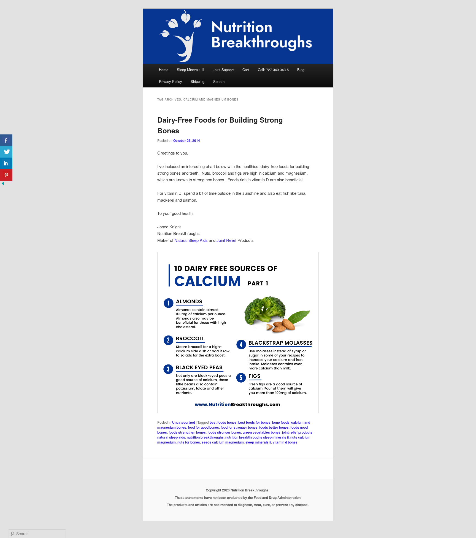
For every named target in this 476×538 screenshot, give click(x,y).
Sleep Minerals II (190, 69)
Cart (245, 69)
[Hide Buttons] (3, 184)
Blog (300, 69)
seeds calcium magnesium (223, 442)
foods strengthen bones (187, 432)
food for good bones (203, 427)
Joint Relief (226, 240)
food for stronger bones (239, 427)
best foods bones (223, 422)
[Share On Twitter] (6, 152)
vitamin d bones (285, 442)
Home (163, 69)
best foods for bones (254, 422)
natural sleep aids (171, 437)
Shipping (197, 81)
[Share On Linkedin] (6, 163)
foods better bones (274, 427)
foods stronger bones (224, 432)
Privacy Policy (170, 81)
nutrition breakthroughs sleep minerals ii (257, 437)
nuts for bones (188, 442)
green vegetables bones (261, 432)
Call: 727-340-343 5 (273, 69)
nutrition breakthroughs (205, 437)
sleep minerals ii (258, 442)
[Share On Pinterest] (6, 175)
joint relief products (297, 432)
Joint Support (223, 69)
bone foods (281, 422)
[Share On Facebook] (6, 140)
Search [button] (219, 81)
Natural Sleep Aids (191, 240)
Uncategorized (183, 422)
